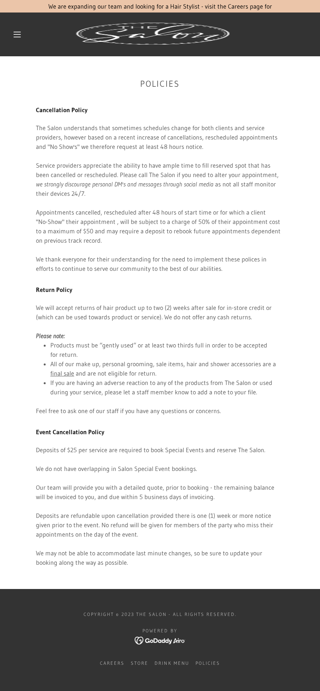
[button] (17, 34)
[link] (153, 34)
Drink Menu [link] (172, 663)
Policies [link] (208, 663)
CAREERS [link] (112, 663)
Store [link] (139, 663)
